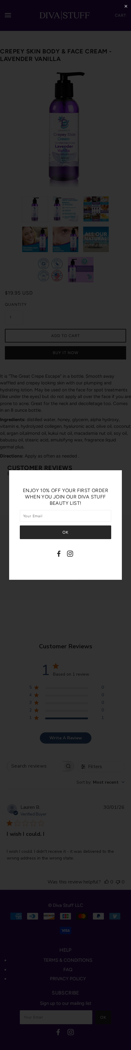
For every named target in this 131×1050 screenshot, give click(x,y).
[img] (58, 555)
